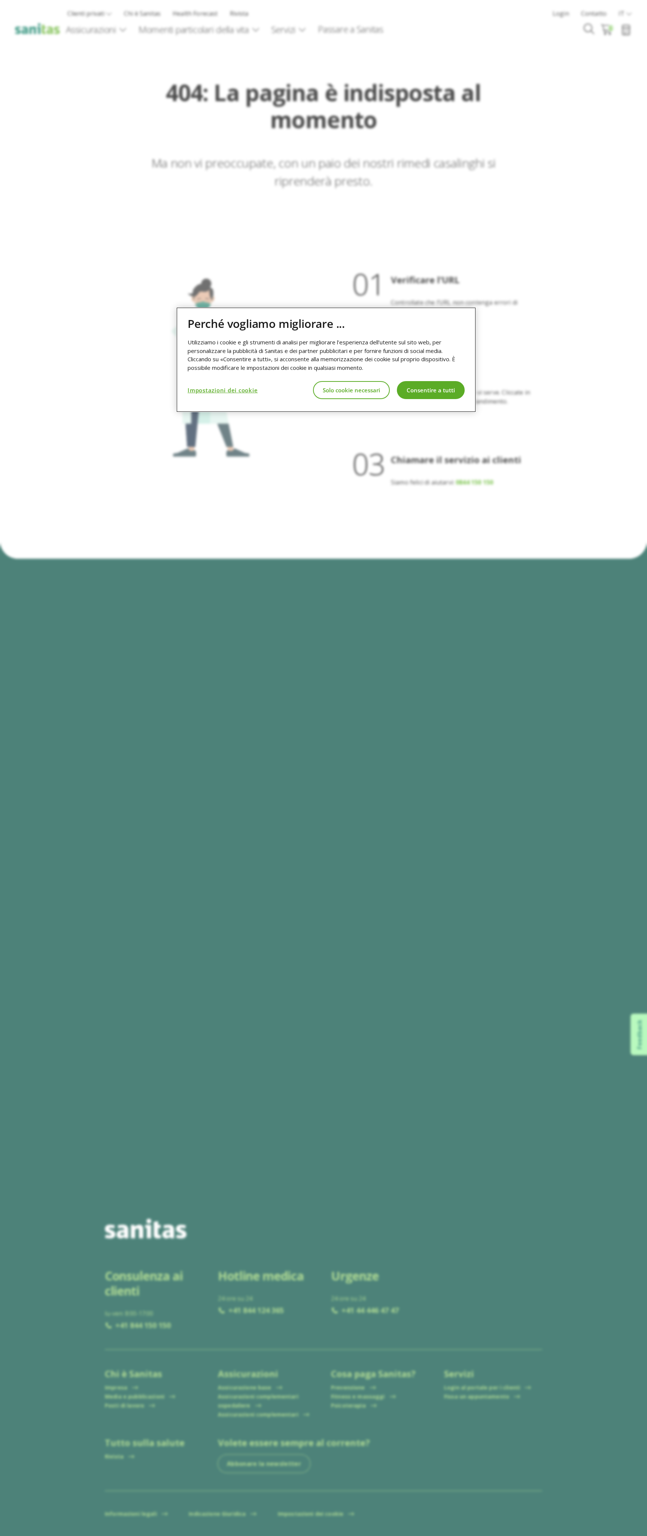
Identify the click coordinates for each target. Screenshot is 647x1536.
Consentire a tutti (431, 389)
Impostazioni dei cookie (223, 389)
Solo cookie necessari (351, 389)
